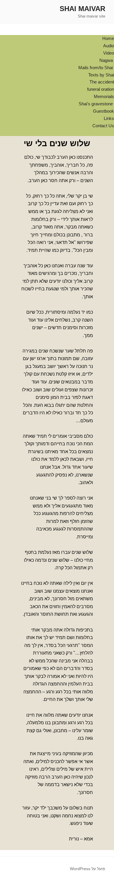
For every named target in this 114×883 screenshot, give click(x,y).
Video (108, 52)
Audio (108, 45)
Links (109, 118)
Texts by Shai (101, 74)
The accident (101, 81)
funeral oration (100, 89)
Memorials (104, 96)
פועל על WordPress (87, 868)
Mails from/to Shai (96, 67)
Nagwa (106, 60)
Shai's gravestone (96, 103)
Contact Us (103, 125)
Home (108, 38)
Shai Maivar (82, 9)
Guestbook (103, 111)
